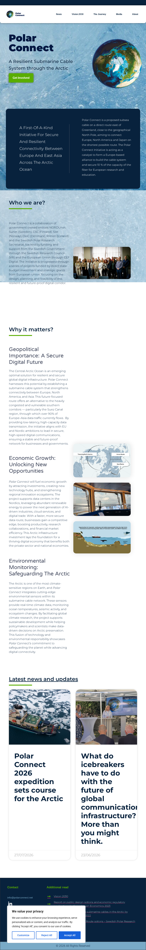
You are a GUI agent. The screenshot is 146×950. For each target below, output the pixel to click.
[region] (46, 924)
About (135, 14)
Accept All (69, 935)
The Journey (99, 14)
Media (119, 14)
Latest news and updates (43, 679)
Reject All (46, 935)
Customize (23, 935)
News (59, 14)
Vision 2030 (78, 14)
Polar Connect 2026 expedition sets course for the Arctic (38, 777)
